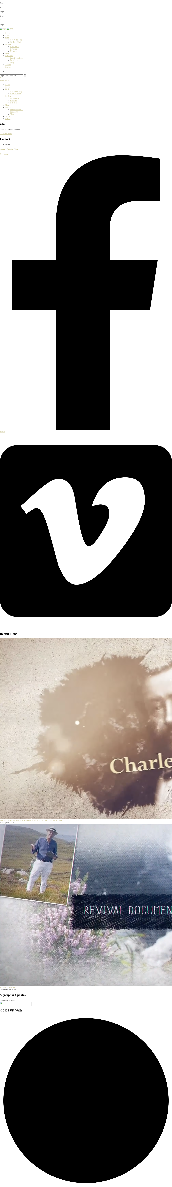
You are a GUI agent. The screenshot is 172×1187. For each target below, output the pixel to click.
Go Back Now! (6, 134)
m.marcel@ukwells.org (10, 149)
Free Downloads (16, 58)
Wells (7, 37)
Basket (7, 67)
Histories (13, 51)
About (7, 35)
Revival (8, 44)
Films (7, 53)
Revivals (13, 49)
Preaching (14, 60)
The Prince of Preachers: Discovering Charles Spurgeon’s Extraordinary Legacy (32, 820)
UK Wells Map (16, 40)
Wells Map (4, 80)
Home (7, 33)
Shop (12, 62)
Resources (9, 56)
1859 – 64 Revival (7, 987)
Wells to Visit (15, 42)
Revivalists (14, 47)
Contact (8, 65)
